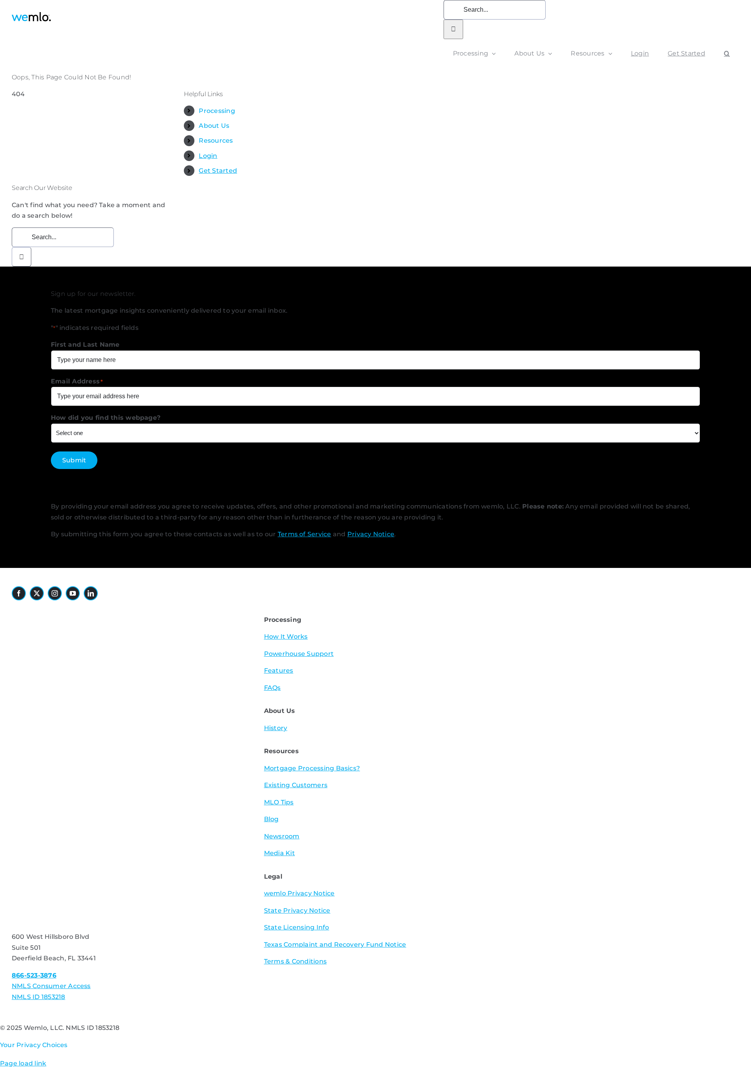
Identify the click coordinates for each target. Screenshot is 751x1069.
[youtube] (73, 593)
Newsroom (282, 836)
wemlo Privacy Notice (299, 893)
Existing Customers (295, 785)
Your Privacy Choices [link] (34, 1045)
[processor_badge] (57, 611)
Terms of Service (304, 534)
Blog (271, 819)
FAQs (272, 687)
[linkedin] (91, 593)
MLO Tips (279, 802)
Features (278, 670)
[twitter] (37, 593)
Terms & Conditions (295, 961)
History (275, 728)
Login (208, 155)
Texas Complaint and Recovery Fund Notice (335, 944)
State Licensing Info (296, 927)
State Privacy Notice (297, 910)
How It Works (286, 636)
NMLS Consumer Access (51, 986)
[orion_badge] (123, 705)
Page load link (23, 1063)
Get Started (218, 170)
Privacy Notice (370, 534)
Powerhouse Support (299, 653)
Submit (74, 460)
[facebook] (19, 593)
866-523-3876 (34, 975)
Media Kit (279, 853)
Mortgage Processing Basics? (312, 768)
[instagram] (55, 593)
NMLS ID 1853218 (38, 997)
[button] (727, 53)
